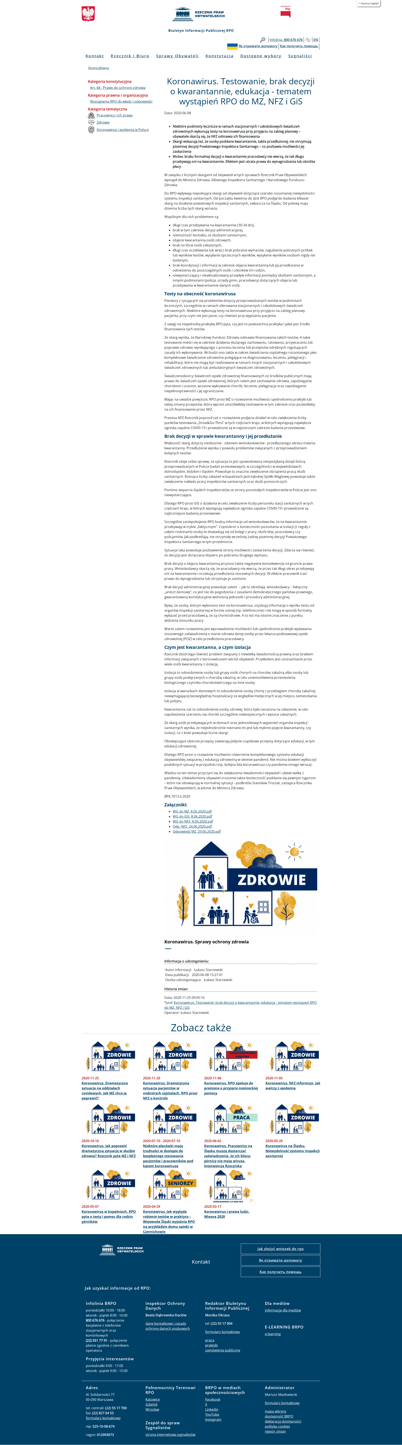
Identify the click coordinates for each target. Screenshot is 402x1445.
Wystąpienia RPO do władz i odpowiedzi (121, 101)
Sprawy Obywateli (177, 55)
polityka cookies (277, 1426)
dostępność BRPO (279, 1416)
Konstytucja (220, 55)
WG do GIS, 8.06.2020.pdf (192, 816)
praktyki (211, 1345)
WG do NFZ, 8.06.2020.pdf (193, 821)
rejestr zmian (275, 1431)
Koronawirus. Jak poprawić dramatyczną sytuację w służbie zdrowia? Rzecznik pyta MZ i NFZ (109, 1151)
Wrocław (152, 1409)
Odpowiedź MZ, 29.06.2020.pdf (197, 831)
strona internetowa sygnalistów (170, 1434)
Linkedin (211, 1409)
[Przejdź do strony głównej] (201, 14)
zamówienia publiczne (222, 1350)
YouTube (212, 1414)
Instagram (213, 1419)
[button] (175, 895)
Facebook (212, 1399)
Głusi (308, 39)
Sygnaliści (300, 55)
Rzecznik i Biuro (130, 55)
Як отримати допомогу (280, 1260)
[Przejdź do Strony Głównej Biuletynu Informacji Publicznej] (286, 12)
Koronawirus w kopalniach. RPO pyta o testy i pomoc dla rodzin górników (109, 1216)
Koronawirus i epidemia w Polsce (123, 129)
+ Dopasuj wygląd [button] (368, 3)
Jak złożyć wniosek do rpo (281, 1248)
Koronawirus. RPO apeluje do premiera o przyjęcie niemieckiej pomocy (231, 1088)
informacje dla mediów (283, 1310)
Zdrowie (103, 122)
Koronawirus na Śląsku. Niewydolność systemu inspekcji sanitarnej (292, 1151)
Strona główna (98, 68)
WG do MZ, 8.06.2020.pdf (192, 811)
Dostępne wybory (261, 55)
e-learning (273, 1334)
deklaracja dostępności (283, 1421)
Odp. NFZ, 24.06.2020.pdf (192, 826)
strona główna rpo (121, 1250)
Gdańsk (151, 1404)
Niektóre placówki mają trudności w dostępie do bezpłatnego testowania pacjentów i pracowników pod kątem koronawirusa (168, 1156)
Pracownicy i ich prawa (115, 115)
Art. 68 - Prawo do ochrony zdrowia (118, 87)
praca (209, 1340)
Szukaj (262, 39)
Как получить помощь (281, 1271)
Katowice (153, 1399)
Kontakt (95, 55)
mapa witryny (275, 1411)
